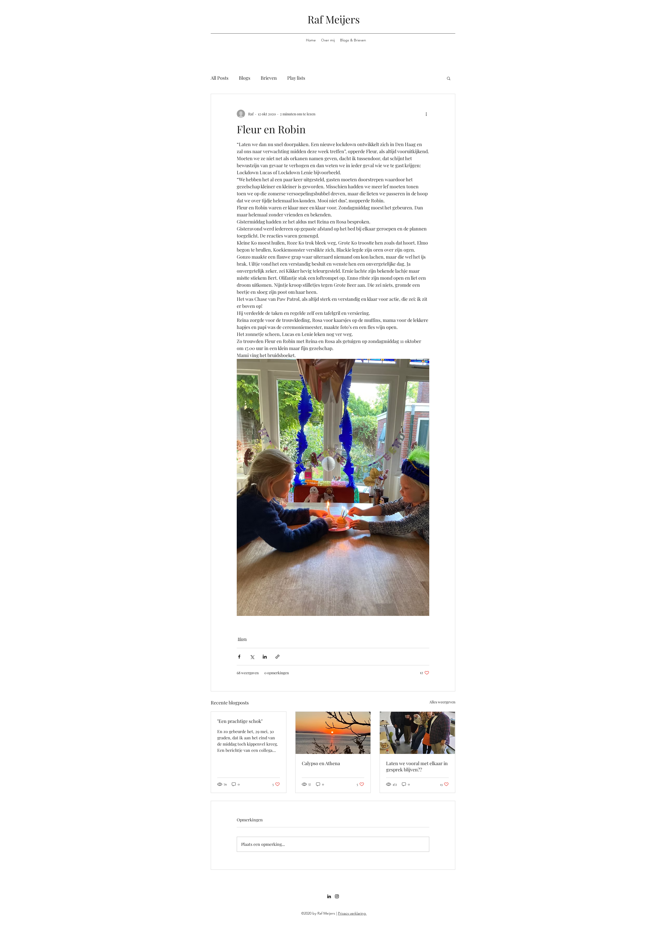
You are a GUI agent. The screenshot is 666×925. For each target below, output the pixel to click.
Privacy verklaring (352, 913)
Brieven (269, 78)
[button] (448, 78)
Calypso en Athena (321, 763)
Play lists (296, 78)
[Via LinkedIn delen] (264, 656)
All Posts (219, 78)
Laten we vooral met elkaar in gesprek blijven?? (417, 766)
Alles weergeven (442, 701)
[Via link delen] (277, 656)
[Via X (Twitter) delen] (251, 656)
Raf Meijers (334, 19)
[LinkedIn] (329, 896)
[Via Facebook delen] (239, 656)
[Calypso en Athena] (333, 733)
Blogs (244, 78)
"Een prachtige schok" (239, 721)
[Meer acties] (426, 114)
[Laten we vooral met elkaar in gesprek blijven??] (417, 733)
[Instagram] (337, 896)
